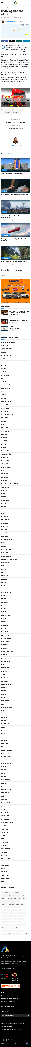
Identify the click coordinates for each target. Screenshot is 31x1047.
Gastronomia (5, 615)
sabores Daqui (6, 790)
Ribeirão (22, 925)
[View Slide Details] (15, 290)
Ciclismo (4, 438)
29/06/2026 (15, 176)
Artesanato (5, 395)
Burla (3, 425)
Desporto (4, 523)
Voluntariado (6, 875)
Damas (3, 507)
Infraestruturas (7, 651)
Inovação (4, 658)
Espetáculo (5, 563)
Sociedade (4, 813)
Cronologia (5, 500)
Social (3, 809)
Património (5, 724)
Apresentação (6, 385)
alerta (13, 110)
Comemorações (6, 454)
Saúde (3, 796)
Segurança (5, 799)
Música (3, 694)
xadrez (26, 934)
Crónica (4, 497)
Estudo (3, 566)
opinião (21, 919)
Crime (3, 494)
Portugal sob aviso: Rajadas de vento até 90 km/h (15, 240)
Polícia (3, 727)
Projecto (4, 744)
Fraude (3, 599)
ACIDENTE (4, 352)
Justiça (4, 671)
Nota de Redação (6, 707)
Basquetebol (5, 418)
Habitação (4, 625)
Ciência (3, 444)
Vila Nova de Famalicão (8, 934)
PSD (3, 925)
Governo (4, 619)
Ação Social (5, 346)
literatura (4, 913)
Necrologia (5, 701)
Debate (3, 513)
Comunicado (5, 464)
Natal (3, 698)
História (4, 628)
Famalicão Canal (9, 1044)
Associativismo (6, 401)
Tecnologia (5, 829)
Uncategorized (6, 859)
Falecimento (5, 579)
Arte (2, 392)
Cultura (4, 503)
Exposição (4, 576)
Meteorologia (6, 684)
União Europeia (6, 862)
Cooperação (5, 487)
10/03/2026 (15, 220)
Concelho (4, 471)
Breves (3, 421)
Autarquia (4, 411)
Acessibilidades (6, 349)
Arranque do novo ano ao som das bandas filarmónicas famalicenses (19, 312)
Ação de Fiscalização (8, 342)
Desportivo (5, 520)
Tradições (4, 842)
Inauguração (5, 642)
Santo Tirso (5, 928)
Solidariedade (6, 819)
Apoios (3, 382)
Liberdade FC (21, 910)
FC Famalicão (6, 910)
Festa (3, 586)
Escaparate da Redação (9, 559)
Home (2, 8)
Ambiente (4, 369)
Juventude (5, 674)
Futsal (3, 612)
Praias (3, 734)
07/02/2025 (12, 322)
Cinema (3, 448)
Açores (7, 110)
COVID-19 (4, 490)
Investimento (5, 668)
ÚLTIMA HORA (5, 855)
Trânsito (4, 846)
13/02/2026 (15, 243)
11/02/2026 (15, 264)
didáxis (17, 901)
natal (9, 919)
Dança (3, 510)
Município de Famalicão (8, 916)
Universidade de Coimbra (9, 931)
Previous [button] (3, 290)
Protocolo (5, 747)
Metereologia (16, 112)
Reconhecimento (6, 763)
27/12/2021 (12, 316)
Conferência (5, 480)
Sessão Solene (6, 803)
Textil (3, 839)
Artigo (3, 398)
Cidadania (4, 441)
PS (25, 922)
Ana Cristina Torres (12, 21)
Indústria (4, 645)
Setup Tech (11, 968)
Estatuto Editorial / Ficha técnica (10, 999)
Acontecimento (6, 355)
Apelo (3, 378)
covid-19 (25, 898)
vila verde (20, 934)
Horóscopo (5, 635)
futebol (14, 910)
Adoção (3, 359)
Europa (3, 569)
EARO (17, 904)
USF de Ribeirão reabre (7, 1026)
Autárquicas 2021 (7, 415)
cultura (4, 901)
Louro (10, 913)
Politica (13, 922)
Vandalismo (5, 865)
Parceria (4, 717)
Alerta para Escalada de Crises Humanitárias (11, 217)
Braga (3, 898)
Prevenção (4, 740)
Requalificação (6, 780)
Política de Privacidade (8, 1001)
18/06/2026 (12, 330)
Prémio (3, 737)
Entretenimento (6, 549)
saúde (12, 928)
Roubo (3, 786)
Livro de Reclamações (7, 1007)
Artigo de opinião (17, 892)
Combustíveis (5, 451)
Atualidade (20, 110)
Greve (3, 622)
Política (4, 730)
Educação (4, 533)
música (4, 919)
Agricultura (5, 362)
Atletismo (4, 405)
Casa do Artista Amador (14, 898)
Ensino (3, 546)
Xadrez (3, 882)
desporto (10, 901)
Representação (6, 776)
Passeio (3, 721)
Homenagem (5, 632)
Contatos (4, 1004)
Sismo (3, 806)
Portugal (20, 922)
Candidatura (5, 431)
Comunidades (5, 467)
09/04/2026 (15, 197)
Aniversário (5, 375)
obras (15, 919)
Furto (3, 605)
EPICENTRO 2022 (6, 556)
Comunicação (5, 461)
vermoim (20, 931)
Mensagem (4, 681)
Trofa (17, 928)
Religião (4, 773)
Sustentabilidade (7, 822)
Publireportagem (7, 750)
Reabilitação (5, 757)
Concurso (4, 477)
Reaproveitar (5, 760)
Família (3, 582)
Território (4, 836)
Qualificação (5, 753)
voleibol (4, 872)
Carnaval (4, 434)
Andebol (4, 372)
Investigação (5, 665)
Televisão (4, 832)
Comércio (4, 457)
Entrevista (5, 553)
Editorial (4, 530)
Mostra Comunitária (20, 913)
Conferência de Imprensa (9, 484)
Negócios (4, 704)
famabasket (9, 907)
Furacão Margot (6, 112)
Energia (3, 543)
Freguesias (5, 602)
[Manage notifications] (27, 1043)
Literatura (5, 678)
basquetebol (21, 895)
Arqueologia (5, 388)
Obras (3, 711)
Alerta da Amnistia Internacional (12, 174)
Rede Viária (4, 767)
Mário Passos (21, 916)
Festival (4, 589)
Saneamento (5, 793)
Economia (4, 526)
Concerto (4, 474)
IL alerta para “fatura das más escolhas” (15, 195)
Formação (4, 596)
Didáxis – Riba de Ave (8, 904)
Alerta (7, 8)
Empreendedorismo (7, 540)
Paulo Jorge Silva (7, 176)
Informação (5, 648)
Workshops (5, 878)
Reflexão (4, 770)
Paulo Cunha (5, 922)
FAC (3, 907)
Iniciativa (4, 655)
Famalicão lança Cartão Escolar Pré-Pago (12, 1029)
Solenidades (5, 816)
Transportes (5, 849)
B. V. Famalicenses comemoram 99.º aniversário (19, 327)
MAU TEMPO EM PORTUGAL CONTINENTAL (14, 262)
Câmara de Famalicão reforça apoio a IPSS (12, 1023)
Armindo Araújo (6, 892)
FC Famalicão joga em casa (18, 320)
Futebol (4, 609)
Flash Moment (6, 592)
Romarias (4, 783)
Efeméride (4, 536)
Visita (3, 869)
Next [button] (27, 290)
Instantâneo (5, 661)
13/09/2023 (23, 21)
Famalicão (18, 907)
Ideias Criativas (6, 638)
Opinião (3, 714)
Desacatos (4, 517)
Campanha (4, 428)
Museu (3, 691)
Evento (3, 573)
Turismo (4, 852)
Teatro (3, 826)
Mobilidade (5, 688)
